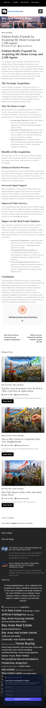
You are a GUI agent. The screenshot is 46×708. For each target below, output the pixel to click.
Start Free (7, 2)
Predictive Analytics (14, 663)
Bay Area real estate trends (19, 632)
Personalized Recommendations (20, 659)
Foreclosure (35, 2)
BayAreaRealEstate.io (11, 629)
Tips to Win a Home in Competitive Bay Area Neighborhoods (21, 440)
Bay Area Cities (7, 385)
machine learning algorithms (28, 653)
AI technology (28, 611)
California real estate (11, 636)
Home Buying (25, 643)
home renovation (26, 647)
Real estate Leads (12, 673)
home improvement (10, 647)
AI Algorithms (24, 607)
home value (38, 647)
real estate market (29, 673)
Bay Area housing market (18, 618)
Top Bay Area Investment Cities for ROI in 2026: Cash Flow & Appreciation (22, 389)
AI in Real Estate (12, 610)
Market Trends (8, 655)
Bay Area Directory (25, 46)
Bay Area (30, 615)
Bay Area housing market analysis (14, 622)
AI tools (36, 611)
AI (3, 607)
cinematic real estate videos (18, 639)
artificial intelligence (14, 614)
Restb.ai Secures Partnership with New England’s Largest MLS (34, 338)
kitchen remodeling (25, 650)
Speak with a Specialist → (23, 699)
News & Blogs (7, 533)
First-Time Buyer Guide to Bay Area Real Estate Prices (21, 493)
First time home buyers (8, 644)
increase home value (9, 650)
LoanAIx (15, 2)
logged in (14, 523)
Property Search (24, 666)
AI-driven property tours (12, 607)
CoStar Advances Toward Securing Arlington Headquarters (12, 337)
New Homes (25, 2)
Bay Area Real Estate (17, 625)
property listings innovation (9, 666)
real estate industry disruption (24, 670)
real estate (8, 669)
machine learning (9, 652)
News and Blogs (7, 32)
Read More (7, 401)
